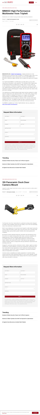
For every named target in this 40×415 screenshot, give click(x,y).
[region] (20, 413)
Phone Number (23, 120)
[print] (37, 24)
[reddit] (21, 24)
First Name (7, 116)
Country (6, 132)
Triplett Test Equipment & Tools (13, 19)
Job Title (22, 124)
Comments (7, 136)
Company (6, 124)
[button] (3, 2)
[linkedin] (18, 24)
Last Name (22, 116)
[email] (23, 24)
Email (6, 120)
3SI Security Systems (11, 191)
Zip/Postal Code (8, 128)
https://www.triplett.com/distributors (9, 104)
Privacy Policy (4, 413)
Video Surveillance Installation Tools (9, 179)
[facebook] (16, 24)
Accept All (35, 412)
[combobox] (20, 134)
